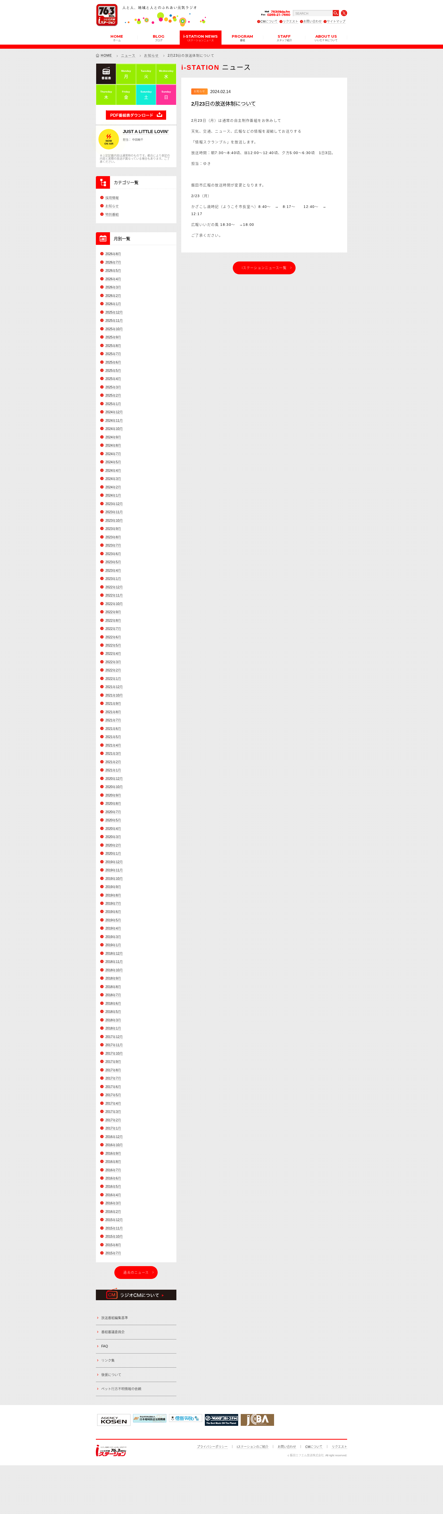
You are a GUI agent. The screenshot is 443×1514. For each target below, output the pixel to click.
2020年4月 (113, 829)
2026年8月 (113, 254)
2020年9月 (113, 795)
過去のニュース (136, 1272)
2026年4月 (113, 279)
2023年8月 (113, 537)
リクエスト (290, 21)
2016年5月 (113, 1186)
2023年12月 (114, 504)
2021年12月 (114, 687)
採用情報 (112, 198)
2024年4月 (113, 470)
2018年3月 (113, 1020)
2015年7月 (113, 1253)
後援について (111, 1375)
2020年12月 (114, 779)
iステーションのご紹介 (252, 1447)
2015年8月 (113, 1245)
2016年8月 (113, 1162)
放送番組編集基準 (114, 1318)
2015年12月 (114, 1220)
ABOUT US (326, 38)
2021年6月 (113, 729)
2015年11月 (114, 1228)
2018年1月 (113, 1028)
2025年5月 (113, 370)
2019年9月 (113, 887)
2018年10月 (114, 970)
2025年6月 (113, 362)
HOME (116, 38)
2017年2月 (113, 1120)
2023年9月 (113, 529)
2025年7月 (113, 354)
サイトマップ (336, 21)
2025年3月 (113, 387)
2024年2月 (113, 487)
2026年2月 (113, 296)
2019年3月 (113, 937)
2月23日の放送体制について (223, 104)
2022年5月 (113, 645)
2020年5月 (113, 820)
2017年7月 (113, 1078)
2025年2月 (113, 395)
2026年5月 (113, 270)
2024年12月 (114, 412)
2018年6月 (113, 1003)
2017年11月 (114, 1045)
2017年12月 (114, 1037)
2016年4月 (113, 1195)
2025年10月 (114, 329)
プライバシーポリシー (212, 1447)
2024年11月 (114, 420)
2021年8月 (113, 712)
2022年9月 (113, 612)
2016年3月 (113, 1203)
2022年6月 (113, 637)
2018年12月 (114, 953)
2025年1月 (113, 404)
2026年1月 (113, 304)
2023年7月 (113, 545)
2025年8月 (113, 346)
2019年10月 (114, 879)
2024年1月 (113, 495)
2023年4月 (113, 570)
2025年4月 (113, 379)
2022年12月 (114, 587)
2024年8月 (113, 445)
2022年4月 (113, 653)
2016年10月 (114, 1145)
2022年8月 (113, 620)
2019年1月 (113, 945)
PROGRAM (242, 38)
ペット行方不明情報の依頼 (121, 1389)
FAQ (104, 1346)
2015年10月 (114, 1236)
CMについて (269, 21)
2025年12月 (114, 312)
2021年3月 (113, 753)
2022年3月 (113, 662)
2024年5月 (113, 462)
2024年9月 (113, 437)
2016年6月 (113, 1178)
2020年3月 (113, 837)
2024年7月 (113, 454)
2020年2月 (113, 845)
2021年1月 (113, 770)
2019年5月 (113, 920)
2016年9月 (113, 1153)
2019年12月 (114, 862)
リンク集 (108, 1360)
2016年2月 (113, 1212)
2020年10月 (114, 787)
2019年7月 (113, 903)
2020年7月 (113, 812)
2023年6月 (113, 554)
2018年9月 (113, 978)
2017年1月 (113, 1128)
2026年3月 (113, 287)
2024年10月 (114, 429)
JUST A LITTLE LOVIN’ (146, 131)
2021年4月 (113, 745)
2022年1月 (113, 679)
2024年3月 (113, 479)
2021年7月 (113, 720)
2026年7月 (113, 262)
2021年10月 (114, 695)
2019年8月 (113, 895)
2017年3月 (113, 1112)
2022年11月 (114, 595)
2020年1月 (113, 853)
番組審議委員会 (113, 1332)
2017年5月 (113, 1095)
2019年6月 (113, 912)
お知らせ (151, 55)
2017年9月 (113, 1062)
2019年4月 (113, 928)
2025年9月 (113, 337)
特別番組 (112, 214)
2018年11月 (114, 962)
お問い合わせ (312, 21)
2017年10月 (114, 1053)
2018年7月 (113, 995)
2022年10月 (114, 604)
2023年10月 (114, 520)
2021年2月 (113, 762)
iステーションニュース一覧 (264, 267)
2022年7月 (113, 629)
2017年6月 (113, 1087)
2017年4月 (113, 1103)
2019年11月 (114, 870)
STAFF (284, 38)
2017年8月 (113, 1070)
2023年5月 (113, 562)
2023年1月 (113, 579)
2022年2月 (113, 670)
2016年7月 (113, 1170)
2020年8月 (113, 803)
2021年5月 (113, 737)
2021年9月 (113, 703)
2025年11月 (114, 320)
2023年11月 (114, 512)
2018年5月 (113, 1012)
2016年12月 (114, 1137)
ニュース (128, 55)
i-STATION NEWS (200, 38)
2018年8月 (113, 987)
